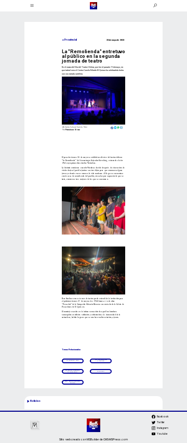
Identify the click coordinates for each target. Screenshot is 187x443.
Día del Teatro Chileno (101, 360)
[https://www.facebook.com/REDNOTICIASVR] (153, 417)
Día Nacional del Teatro (72, 381)
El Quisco (101, 371)
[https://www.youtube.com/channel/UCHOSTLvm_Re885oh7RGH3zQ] (153, 435)
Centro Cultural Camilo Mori (72, 371)
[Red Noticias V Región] (31, 5)
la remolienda (72, 360)
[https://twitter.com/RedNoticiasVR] (153, 424)
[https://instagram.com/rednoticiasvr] (153, 429)
